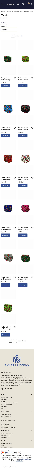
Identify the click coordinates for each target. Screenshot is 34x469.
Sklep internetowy (9, 467)
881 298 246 (19, 461)
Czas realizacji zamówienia (8, 427)
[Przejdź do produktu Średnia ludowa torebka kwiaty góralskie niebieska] (8, 207)
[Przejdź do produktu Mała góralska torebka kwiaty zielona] (25, 57)
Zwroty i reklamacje (6, 398)
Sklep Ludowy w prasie (7, 447)
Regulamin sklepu (5, 435)
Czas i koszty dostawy (7, 426)
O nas (2, 445)
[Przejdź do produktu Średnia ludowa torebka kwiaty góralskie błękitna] (8, 107)
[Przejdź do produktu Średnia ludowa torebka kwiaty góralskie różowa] (25, 207)
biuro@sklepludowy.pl (25, 459)
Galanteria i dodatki (28, 11)
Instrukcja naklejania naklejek (9, 403)
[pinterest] (8, 388)
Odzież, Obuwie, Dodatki (17, 11)
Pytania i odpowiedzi (6, 405)
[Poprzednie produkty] (15, 341)
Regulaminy (4, 399)
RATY (2, 408)
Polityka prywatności (6, 434)
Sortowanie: (3, 26)
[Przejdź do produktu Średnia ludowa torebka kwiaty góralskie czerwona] (8, 157)
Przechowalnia (5, 418)
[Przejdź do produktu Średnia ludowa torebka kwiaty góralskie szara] (8, 256)
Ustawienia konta (5, 416)
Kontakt (3, 401)
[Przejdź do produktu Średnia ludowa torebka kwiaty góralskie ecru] (25, 157)
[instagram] (2, 389)
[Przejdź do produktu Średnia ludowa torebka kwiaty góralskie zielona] (25, 256)
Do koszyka (5, 85)
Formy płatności (5, 424)
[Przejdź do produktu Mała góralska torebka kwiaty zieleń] (8, 57)
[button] (2, 4)
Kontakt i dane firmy (6, 443)
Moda (8, 11)
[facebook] (5, 388)
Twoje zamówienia (6, 414)
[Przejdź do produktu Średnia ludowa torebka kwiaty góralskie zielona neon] (8, 306)
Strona (17, 35)
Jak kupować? (4, 437)
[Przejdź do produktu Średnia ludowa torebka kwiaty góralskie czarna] (25, 107)
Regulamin (4, 406)
